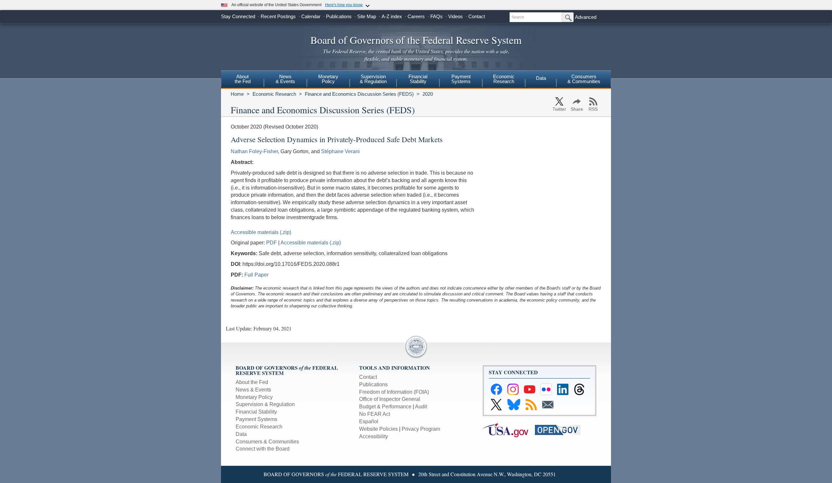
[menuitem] (242, 80)
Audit (421, 406)
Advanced (585, 17)
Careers (416, 16)
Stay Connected (238, 16)
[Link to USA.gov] (509, 429)
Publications (339, 16)
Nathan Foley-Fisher (254, 151)
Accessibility (373, 436)
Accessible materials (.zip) (261, 232)
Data (541, 78)
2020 (427, 94)
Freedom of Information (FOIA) (394, 392)
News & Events (253, 389)
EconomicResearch (503, 79)
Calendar (310, 16)
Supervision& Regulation (373, 79)
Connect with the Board (263, 449)
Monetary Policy (254, 397)
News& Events (285, 79)
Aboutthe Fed (243, 79)
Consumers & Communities (583, 79)
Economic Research (274, 94)
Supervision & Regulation (265, 404)
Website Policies (378, 429)
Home (237, 94)
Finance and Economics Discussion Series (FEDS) (359, 94)
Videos (455, 16)
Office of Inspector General (389, 399)
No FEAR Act (374, 414)
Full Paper (256, 275)
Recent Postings (278, 16)
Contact (476, 16)
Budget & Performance (385, 406)
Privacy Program (421, 429)
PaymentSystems (461, 79)
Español (368, 421)
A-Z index (392, 16)
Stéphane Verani (340, 151)
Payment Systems (256, 419)
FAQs (436, 16)
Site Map (366, 16)
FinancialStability (418, 79)
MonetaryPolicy (328, 79)
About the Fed (252, 382)
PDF (271, 242)
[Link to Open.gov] (560, 429)
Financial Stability (256, 412)
